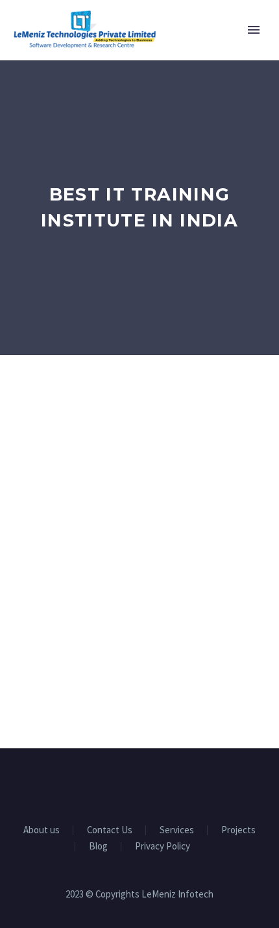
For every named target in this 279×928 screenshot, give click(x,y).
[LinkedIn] (122, 784)
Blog (98, 846)
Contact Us (109, 830)
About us (41, 830)
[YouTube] (156, 784)
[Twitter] (139, 784)
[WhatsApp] (173, 784)
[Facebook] (106, 784)
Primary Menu (253, 30)
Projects (238, 830)
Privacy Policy (162, 846)
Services (177, 830)
